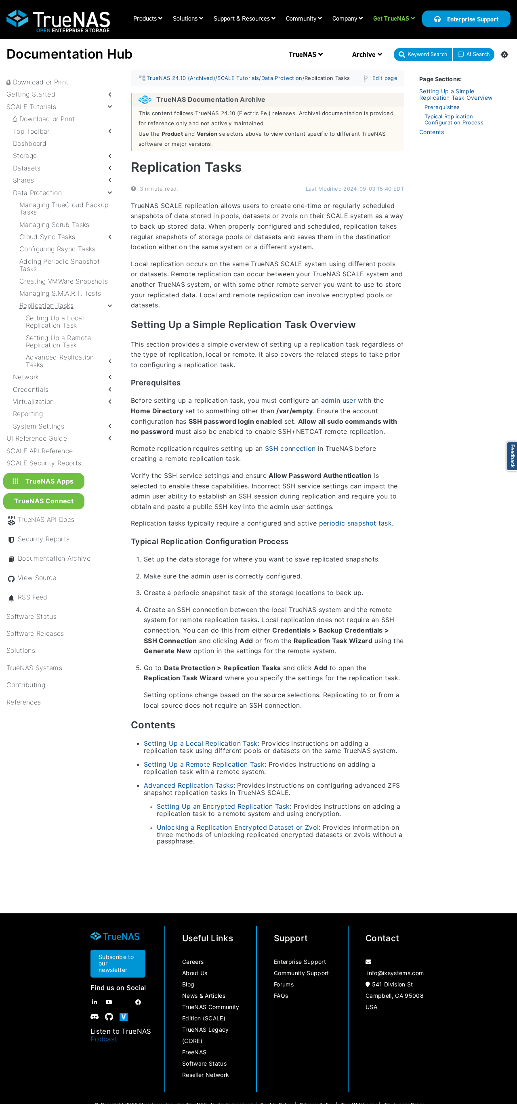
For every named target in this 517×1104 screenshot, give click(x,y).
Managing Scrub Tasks (54, 224)
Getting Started (30, 94)
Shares (23, 180)
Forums (284, 984)
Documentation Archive (54, 558)
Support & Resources (242, 18)
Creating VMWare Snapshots (63, 281)
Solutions (186, 18)
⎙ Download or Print (37, 82)
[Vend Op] (124, 1017)
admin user (338, 401)
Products (145, 18)
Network (26, 377)
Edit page (384, 78)
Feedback (512, 456)
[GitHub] (109, 1017)
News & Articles (203, 995)
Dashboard (29, 143)
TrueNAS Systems (34, 667)
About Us (195, 972)
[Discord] (94, 1017)
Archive (365, 54)
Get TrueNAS (392, 18)
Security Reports (43, 539)
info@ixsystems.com (395, 972)
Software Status (31, 616)
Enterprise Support (469, 19)
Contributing (25, 684)
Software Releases (35, 633)
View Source (37, 578)
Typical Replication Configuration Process (454, 120)
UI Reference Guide (36, 438)
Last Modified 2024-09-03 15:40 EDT (355, 188)
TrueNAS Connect (44, 501)
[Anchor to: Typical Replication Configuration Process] (296, 541)
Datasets (27, 168)
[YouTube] (109, 1002)
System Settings (38, 426)
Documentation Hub (69, 54)
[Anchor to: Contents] (185, 725)
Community (302, 18)
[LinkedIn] (94, 1002)
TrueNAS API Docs (46, 520)
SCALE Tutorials (31, 106)
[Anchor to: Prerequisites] (188, 383)
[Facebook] (138, 1002)
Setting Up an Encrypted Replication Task (223, 806)
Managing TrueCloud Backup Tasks (63, 208)
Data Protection (37, 192)
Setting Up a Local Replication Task (55, 321)
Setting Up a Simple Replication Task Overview (455, 94)
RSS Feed (33, 597)
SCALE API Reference (39, 450)
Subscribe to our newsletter (116, 963)
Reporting (28, 414)
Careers (193, 961)
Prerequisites (442, 107)
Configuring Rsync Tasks (57, 249)
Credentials (31, 389)
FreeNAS (194, 1052)
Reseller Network (205, 1074)
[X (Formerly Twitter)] (124, 1002)
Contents (431, 132)
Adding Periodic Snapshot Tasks (59, 265)
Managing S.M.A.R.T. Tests (60, 293)
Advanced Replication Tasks (60, 361)
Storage (25, 156)
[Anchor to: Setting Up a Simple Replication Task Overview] (365, 325)
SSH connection (290, 448)
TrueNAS (303, 54)
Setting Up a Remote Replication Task (58, 341)
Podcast (103, 1039)
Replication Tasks (46, 305)
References (23, 702)
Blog (188, 984)
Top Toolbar (31, 131)
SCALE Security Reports (43, 463)
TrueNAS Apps (49, 481)
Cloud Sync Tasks (47, 236)
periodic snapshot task (355, 523)
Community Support (301, 972)
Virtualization (33, 401)
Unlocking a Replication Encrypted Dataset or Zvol (238, 827)
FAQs (281, 995)
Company (345, 18)
